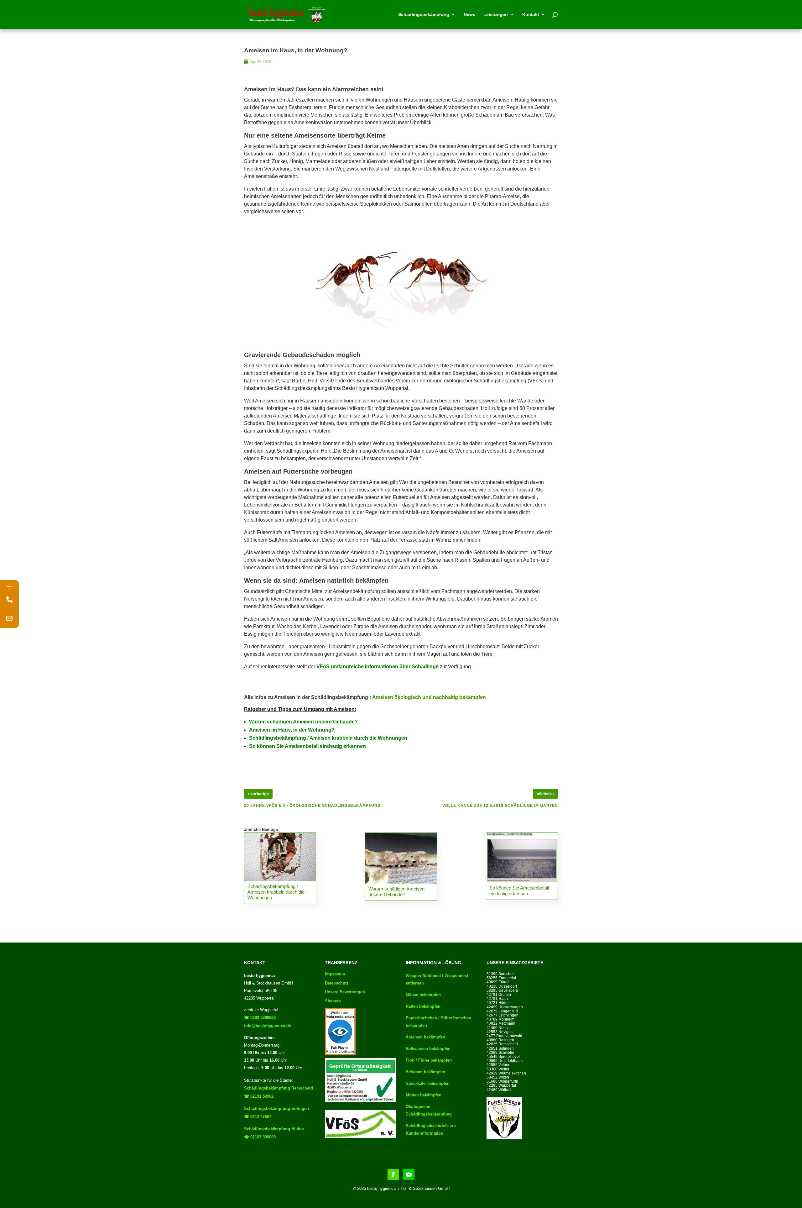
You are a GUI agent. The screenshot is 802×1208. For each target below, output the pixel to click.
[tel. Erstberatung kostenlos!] (9, 599)
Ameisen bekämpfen (425, 1037)
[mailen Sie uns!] (9, 618)
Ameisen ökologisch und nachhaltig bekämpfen (429, 697)
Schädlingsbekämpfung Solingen (276, 1108)
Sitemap (333, 1001)
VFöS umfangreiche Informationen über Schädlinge (377, 666)
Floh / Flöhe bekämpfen (429, 1060)
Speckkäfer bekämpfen (428, 1083)
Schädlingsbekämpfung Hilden (274, 1129)
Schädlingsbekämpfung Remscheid (278, 1088)
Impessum (335, 974)
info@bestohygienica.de (267, 1025)
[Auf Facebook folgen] (393, 1174)
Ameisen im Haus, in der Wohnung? (292, 730)
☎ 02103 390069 (260, 1137)
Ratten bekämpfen (423, 1006)
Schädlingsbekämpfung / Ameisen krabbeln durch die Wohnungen (328, 738)
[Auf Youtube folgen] (408, 1174)
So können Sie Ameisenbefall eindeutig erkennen (307, 746)
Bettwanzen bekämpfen (428, 1048)
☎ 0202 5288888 (260, 1017)
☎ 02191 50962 (258, 1096)
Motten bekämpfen (423, 1095)
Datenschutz (337, 983)
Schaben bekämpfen (425, 1071)
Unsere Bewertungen (345, 992)
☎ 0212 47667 (257, 1116)
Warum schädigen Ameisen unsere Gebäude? (304, 721)
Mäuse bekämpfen (423, 994)
